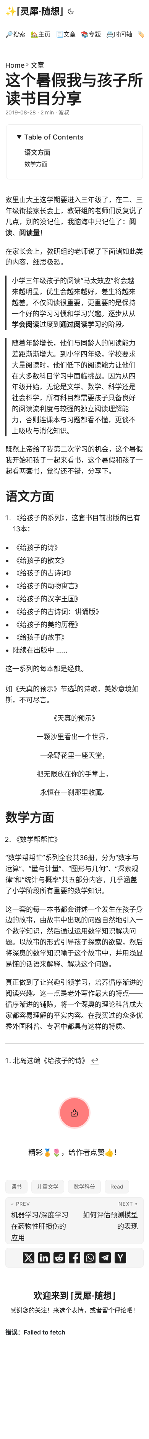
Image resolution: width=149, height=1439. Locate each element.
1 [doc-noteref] (75, 686)
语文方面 (37, 152)
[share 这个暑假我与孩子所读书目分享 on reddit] (59, 1257)
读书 (16, 1186)
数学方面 (35, 164)
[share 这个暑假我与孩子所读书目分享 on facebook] (74, 1257)
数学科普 (84, 1186)
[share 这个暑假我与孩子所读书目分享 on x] (28, 1257)
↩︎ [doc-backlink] (95, 1061)
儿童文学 (47, 1186)
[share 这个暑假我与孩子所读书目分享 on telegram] (105, 1257)
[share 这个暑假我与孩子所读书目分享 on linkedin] (44, 1257)
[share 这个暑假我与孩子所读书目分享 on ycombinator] (120, 1257)
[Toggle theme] (70, 11)
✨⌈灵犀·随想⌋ (34, 11)
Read (116, 1186)
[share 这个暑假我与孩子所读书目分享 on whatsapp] (90, 1257)
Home (14, 65)
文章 (37, 65)
